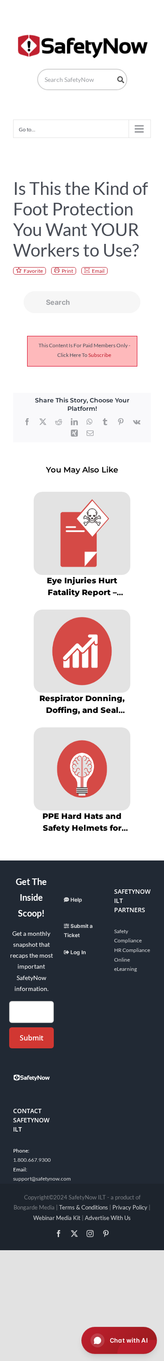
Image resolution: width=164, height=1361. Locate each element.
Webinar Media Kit (56, 1217)
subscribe (99, 355)
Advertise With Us (108, 1217)
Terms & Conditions (83, 1207)
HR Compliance (132, 950)
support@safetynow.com (42, 1178)
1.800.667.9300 (32, 1159)
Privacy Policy (129, 1207)
